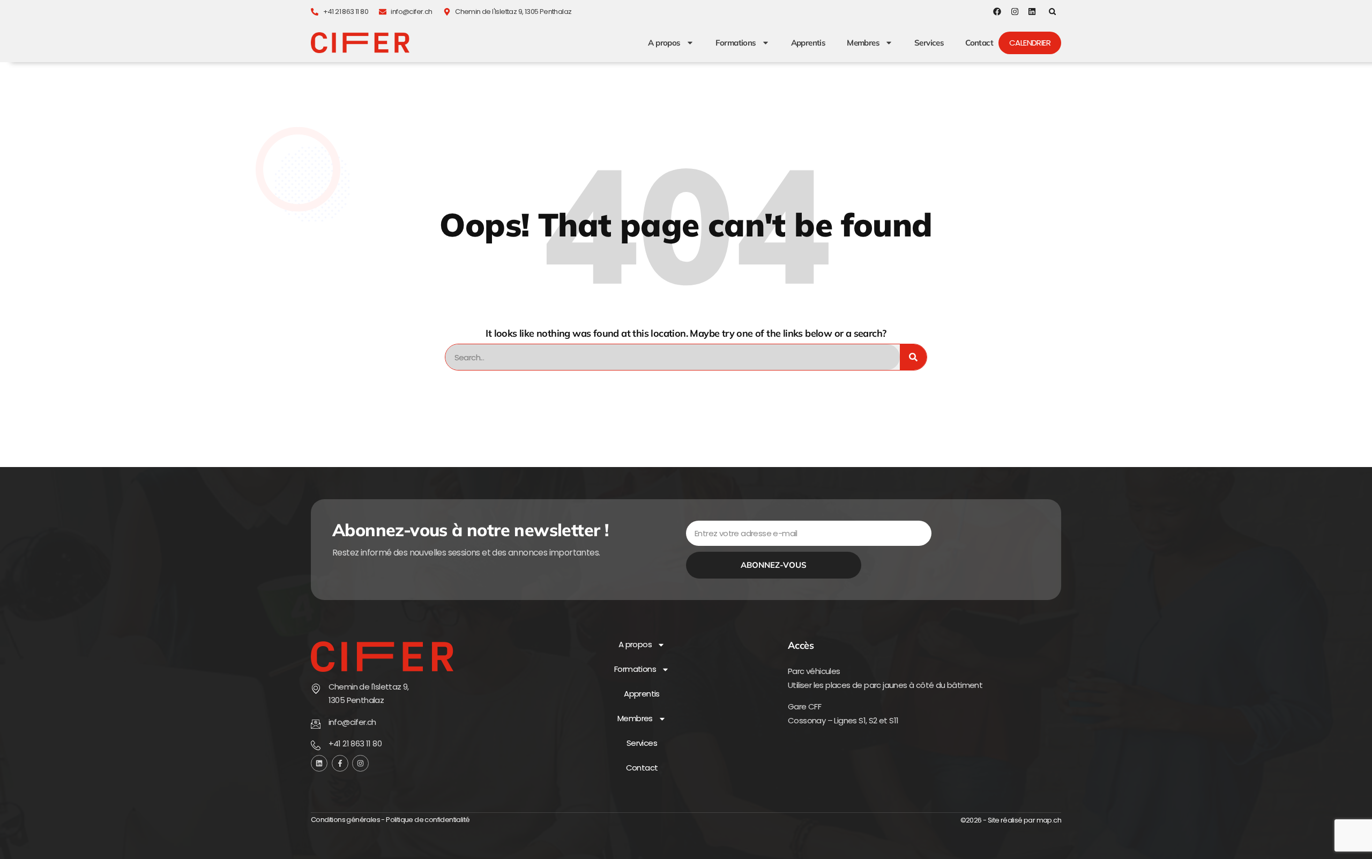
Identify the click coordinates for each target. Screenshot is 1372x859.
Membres (863, 43)
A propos (664, 43)
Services (929, 43)
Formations (735, 43)
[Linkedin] (1032, 12)
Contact (979, 43)
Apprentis (808, 43)
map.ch (1049, 820)
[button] (1052, 11)
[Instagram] (1015, 12)
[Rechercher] (913, 357)
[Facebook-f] (340, 763)
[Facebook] (997, 12)
